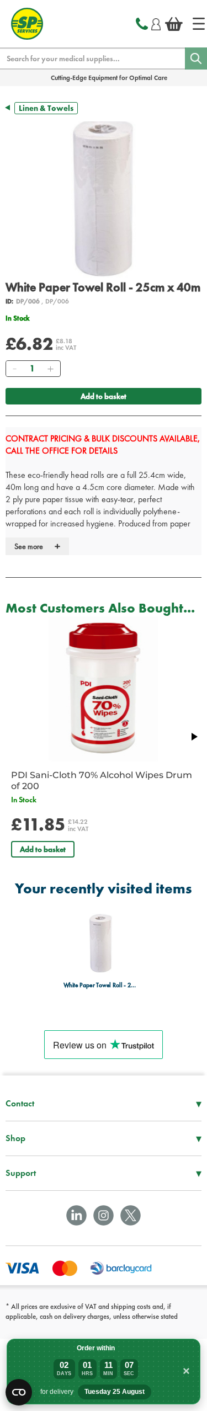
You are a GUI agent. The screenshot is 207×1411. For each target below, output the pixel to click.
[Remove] (14, 368)
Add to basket (103, 396)
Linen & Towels (46, 108)
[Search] (196, 58)
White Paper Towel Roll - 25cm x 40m (100, 985)
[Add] (50, 368)
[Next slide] (193, 736)
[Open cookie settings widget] (19, 1392)
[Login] (156, 23)
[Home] (198, 23)
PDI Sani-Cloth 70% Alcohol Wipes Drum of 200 (101, 780)
